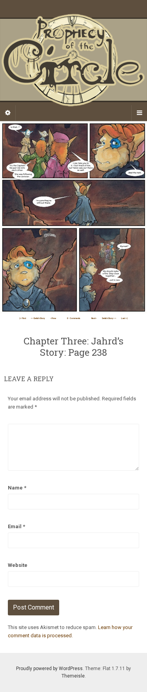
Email (16, 526)
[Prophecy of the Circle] (73, 60)
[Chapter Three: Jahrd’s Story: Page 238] (73, 217)
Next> (94, 318)
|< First (23, 318)
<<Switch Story (38, 318)
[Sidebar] (8, 113)
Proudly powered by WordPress (49, 668)
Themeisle (73, 676)
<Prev (53, 318)
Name (17, 488)
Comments (73, 318)
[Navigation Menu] (139, 113)
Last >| (124, 318)
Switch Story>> (109, 318)
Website (17, 565)
